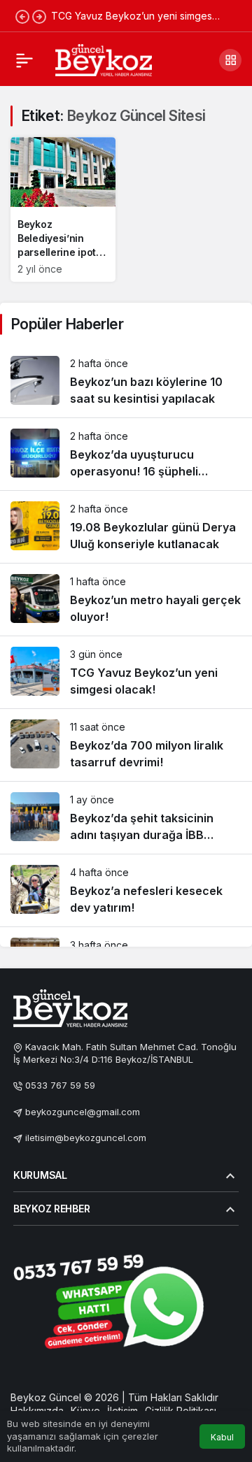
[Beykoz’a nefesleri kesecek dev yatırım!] (126, 890)
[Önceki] (22, 16)
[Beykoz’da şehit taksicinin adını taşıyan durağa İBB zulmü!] (126, 818)
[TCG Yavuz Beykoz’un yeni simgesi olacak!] (126, 672)
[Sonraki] (39, 16)
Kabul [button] (222, 1437)
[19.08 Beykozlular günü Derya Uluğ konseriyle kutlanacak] (126, 527)
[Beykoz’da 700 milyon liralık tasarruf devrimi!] (126, 745)
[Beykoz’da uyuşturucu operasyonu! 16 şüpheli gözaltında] (126, 454)
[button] (230, 60)
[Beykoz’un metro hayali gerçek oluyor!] (126, 600)
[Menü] (24, 60)
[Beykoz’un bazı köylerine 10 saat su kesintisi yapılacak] (126, 381)
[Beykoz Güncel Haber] (103, 59)
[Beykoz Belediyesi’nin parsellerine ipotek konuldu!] (62, 209)
